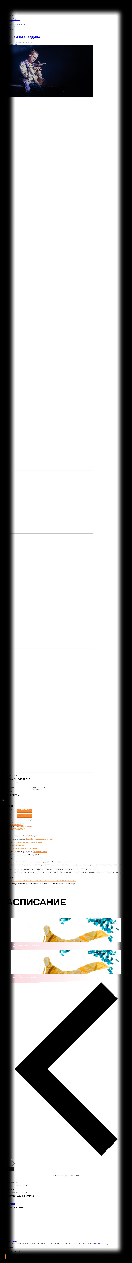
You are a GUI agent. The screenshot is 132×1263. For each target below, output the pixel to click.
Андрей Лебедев (18, 845)
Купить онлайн (24, 810)
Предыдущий (5, 44)
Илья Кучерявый (17, 830)
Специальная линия (14, 1178)
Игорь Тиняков (32, 848)
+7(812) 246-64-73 (6, 1201)
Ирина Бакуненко (32, 839)
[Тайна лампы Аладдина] (66, 930)
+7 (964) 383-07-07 (7, 1199)
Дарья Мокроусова (46, 839)
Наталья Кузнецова (25, 826)
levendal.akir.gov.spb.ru (94, 1243)
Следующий (13, 44)
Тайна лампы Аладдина (20, 37)
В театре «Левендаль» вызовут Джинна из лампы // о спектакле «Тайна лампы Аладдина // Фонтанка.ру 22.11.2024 (38, 880)
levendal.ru (82, 1243)
